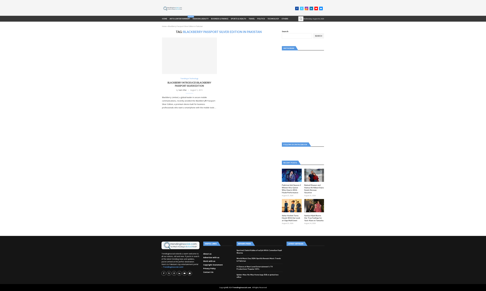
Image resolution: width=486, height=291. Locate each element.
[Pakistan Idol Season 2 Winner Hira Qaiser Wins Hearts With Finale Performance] (292, 175)
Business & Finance (219, 19)
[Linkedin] (311, 8)
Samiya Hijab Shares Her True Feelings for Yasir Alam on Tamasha (313, 218)
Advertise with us (211, 257)
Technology (273, 19)
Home (164, 19)
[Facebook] (297, 8)
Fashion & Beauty (201, 19)
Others (284, 19)
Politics (261, 19)
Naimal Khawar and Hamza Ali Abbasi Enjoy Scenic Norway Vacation (314, 189)
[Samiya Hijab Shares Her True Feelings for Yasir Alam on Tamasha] (314, 205)
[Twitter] (301, 8)
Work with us (209, 261)
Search (285, 31)
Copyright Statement (213, 265)
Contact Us (208, 272)
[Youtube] (316, 8)
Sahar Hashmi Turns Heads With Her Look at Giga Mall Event (291, 218)
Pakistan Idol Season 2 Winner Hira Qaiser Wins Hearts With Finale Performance (291, 189)
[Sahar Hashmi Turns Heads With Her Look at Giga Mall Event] (292, 205)
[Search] (300, 18)
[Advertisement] (239, 8)
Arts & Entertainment (180, 18)
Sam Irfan (183, 90)
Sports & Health (238, 19)
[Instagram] (306, 8)
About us (207, 254)
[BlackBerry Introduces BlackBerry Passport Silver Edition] (189, 56)
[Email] (321, 8)
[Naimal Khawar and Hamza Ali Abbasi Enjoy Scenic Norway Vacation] (314, 175)
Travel (252, 19)
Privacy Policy (209, 268)
